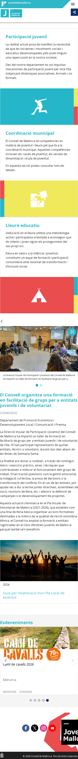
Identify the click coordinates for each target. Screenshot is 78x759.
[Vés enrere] (1, 321)
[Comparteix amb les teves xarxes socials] (74, 12)
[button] (37, 385)
